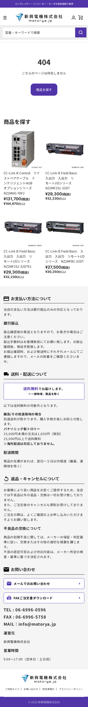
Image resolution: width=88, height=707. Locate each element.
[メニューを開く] (3, 17)
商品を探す (44, 89)
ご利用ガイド (12, 689)
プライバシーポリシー (71, 689)
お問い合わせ (31, 689)
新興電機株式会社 (49, 702)
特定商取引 (48, 689)
